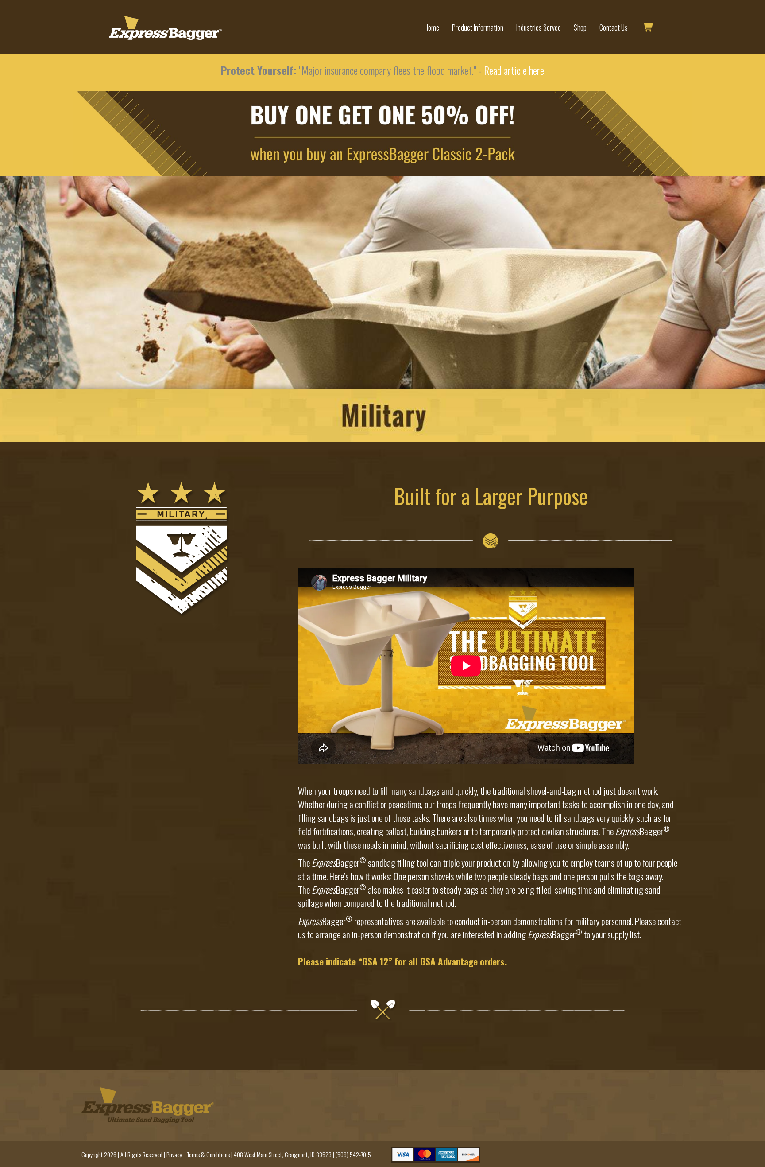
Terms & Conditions (208, 1154)
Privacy (174, 1154)
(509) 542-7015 (353, 1154)
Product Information (477, 27)
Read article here (514, 70)
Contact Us (613, 27)
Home (432, 27)
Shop (580, 27)
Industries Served (538, 27)
